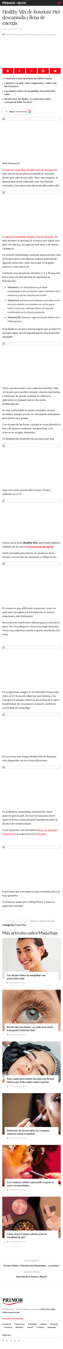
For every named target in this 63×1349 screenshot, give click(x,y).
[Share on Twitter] (19, 71)
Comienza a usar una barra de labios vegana (28, 78)
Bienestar (19, 1327)
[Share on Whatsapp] (31, 71)
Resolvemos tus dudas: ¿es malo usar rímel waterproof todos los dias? (27, 100)
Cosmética (6, 1324)
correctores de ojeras (40, 546)
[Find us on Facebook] (3, 1340)
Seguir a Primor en (18, 111)
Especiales (52, 1327)
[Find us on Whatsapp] (19, 1340)
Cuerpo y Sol (20, 1324)
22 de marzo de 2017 (12, 29)
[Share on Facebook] (7, 71)
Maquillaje (32, 1324)
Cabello (43, 1324)
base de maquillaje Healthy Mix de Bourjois (30, 169)
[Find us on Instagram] (11, 1340)
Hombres (8, 1327)
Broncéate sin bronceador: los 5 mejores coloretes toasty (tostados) (28, 1132)
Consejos (40, 1327)
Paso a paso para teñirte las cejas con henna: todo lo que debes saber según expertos (30, 1080)
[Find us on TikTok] (15, 1340)
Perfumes (54, 1324)
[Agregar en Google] (43, 71)
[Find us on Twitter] (7, 1340)
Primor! (42, 833)
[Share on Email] (55, 71)
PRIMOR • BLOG (14, 3)
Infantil (30, 1327)
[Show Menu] (59, 3)
